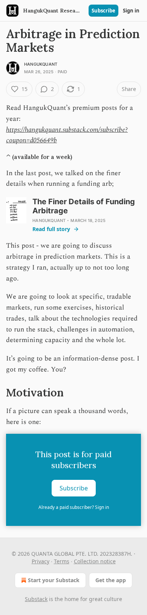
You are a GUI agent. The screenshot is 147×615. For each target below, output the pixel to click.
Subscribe (103, 10)
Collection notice (95, 561)
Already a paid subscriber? (73, 507)
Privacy (40, 561)
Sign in (131, 10)
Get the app (110, 580)
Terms (61, 561)
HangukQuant (40, 64)
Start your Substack (54, 580)
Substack (36, 599)
